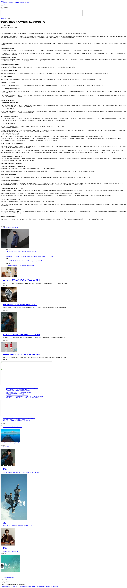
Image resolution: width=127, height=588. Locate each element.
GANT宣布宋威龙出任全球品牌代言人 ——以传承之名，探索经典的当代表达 (24, 261)
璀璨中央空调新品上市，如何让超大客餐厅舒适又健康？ (19, 392)
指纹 (10, 227)
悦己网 (15, 586)
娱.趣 (23, 2)
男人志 (50, 586)
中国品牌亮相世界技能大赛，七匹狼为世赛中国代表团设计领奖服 (21, 265)
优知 (9, 586)
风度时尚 (43, 586)
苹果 (4, 227)
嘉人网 (12, 586)
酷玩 (18, 2)
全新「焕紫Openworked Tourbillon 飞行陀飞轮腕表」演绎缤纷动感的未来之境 (24, 397)
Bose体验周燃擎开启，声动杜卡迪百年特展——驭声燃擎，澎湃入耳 (22, 388)
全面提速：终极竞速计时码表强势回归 (15, 393)
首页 (2, 2)
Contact (7, 577)
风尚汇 (2, 1)
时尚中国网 (55, 586)
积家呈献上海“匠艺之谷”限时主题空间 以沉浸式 (20, 305)
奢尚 (6, 2)
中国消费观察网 (4, 586)
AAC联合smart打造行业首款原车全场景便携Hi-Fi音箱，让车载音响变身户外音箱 (24, 396)
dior (4, 446)
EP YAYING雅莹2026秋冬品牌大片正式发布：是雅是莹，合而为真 (21, 251)
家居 (16, 2)
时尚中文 (26, 586)
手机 (17, 227)
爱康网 (47, 586)
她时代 (35, 586)
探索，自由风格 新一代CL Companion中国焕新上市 (18, 389)
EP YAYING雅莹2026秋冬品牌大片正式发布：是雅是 (21, 280)
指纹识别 (13, 227)
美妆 (21, 2)
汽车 (11, 2)
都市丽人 (39, 586)
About (4, 577)
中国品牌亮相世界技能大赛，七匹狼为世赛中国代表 (21, 354)
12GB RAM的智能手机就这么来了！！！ (12, 427)
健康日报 (31, 586)
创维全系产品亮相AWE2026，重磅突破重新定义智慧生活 (19, 390)
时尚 (23, 586)
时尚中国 (7, 446)
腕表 (9, 2)
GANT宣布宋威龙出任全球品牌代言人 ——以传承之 (21, 335)
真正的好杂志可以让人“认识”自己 (11, 443)
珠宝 (13, 2)
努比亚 (7, 227)
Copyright (11, 577)
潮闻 (28, 2)
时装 (4, 2)
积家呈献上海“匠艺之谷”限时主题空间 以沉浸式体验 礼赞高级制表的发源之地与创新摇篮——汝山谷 (29, 256)
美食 (26, 2)
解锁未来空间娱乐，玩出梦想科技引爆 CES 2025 (17, 395)
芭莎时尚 (19, 586)
